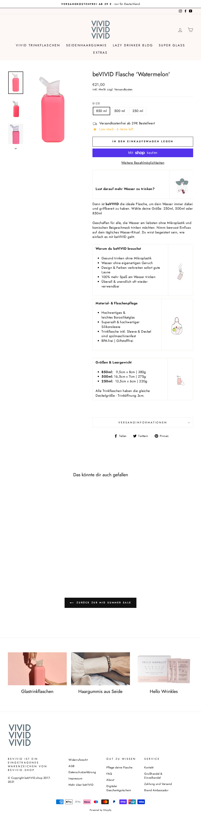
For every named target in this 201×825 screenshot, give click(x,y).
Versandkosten (123, 89)
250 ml (137, 110)
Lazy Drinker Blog (133, 45)
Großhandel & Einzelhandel (153, 776)
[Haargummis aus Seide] (100, 669)
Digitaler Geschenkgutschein (118, 788)
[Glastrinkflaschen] (37, 669)
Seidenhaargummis (86, 45)
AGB (71, 766)
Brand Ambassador (156, 790)
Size (96, 103)
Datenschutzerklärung (82, 772)
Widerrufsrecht (78, 760)
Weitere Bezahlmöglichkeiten (142, 163)
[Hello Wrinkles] (163, 669)
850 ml (101, 110)
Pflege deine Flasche (119, 767)
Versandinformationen (142, 422)
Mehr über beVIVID (81, 785)
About (110, 780)
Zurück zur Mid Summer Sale (103, 602)
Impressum (75, 778)
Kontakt (148, 767)
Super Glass (172, 45)
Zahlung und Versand (158, 784)
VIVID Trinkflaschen (38, 45)
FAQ (109, 774)
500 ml (119, 110)
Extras (100, 52)
